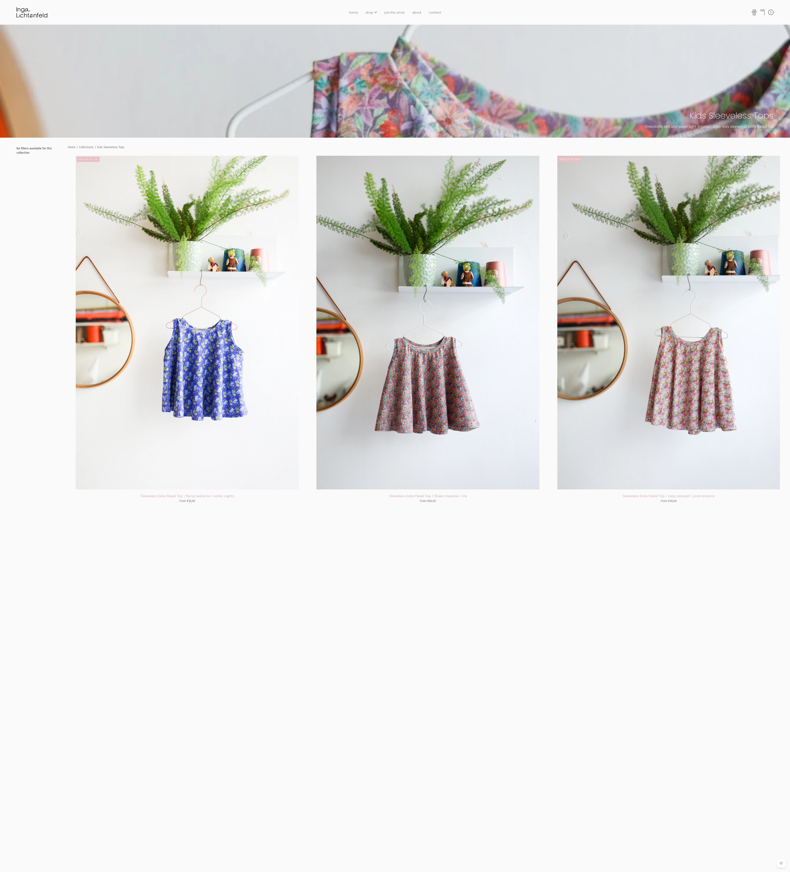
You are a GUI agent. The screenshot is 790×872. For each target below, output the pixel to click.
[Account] (754, 12)
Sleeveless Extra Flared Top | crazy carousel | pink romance (669, 496)
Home (72, 147)
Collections (86, 147)
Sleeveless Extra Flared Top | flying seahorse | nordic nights (187, 496)
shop (369, 12)
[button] (762, 12)
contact (435, 12)
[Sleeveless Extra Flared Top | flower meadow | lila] (427, 322)
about (416, 12)
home (353, 12)
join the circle (395, 12)
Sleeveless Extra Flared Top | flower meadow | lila (428, 496)
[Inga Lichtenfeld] (31, 12)
